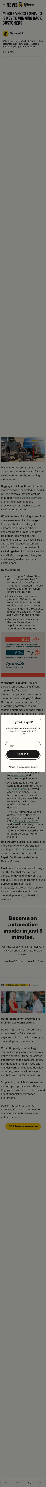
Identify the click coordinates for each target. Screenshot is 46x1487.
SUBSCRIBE (23, 754)
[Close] (41, 719)
